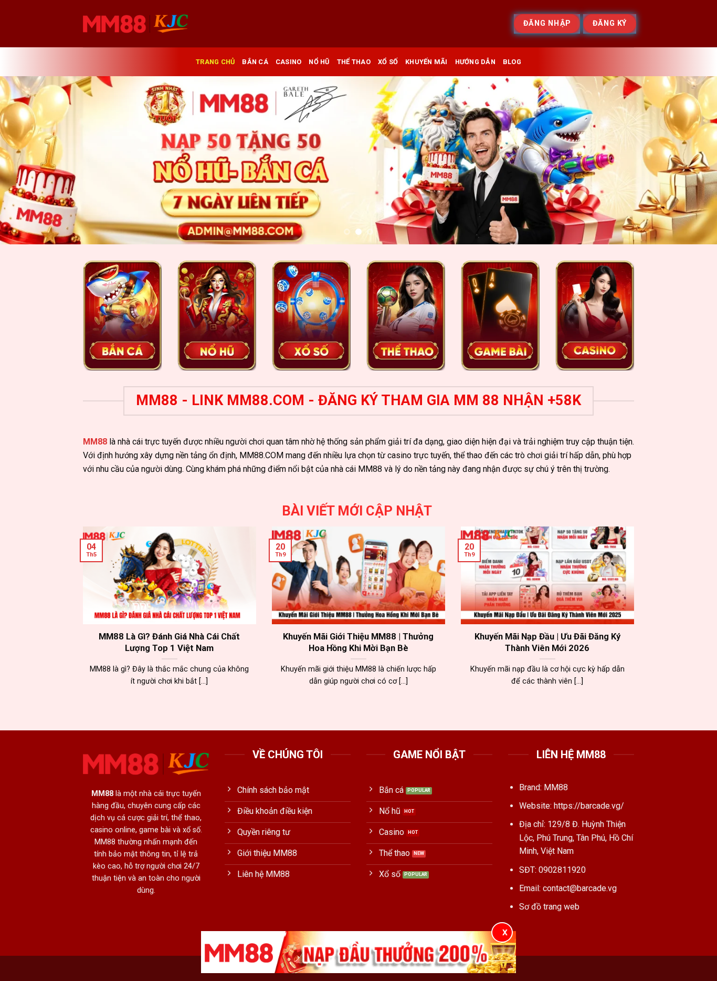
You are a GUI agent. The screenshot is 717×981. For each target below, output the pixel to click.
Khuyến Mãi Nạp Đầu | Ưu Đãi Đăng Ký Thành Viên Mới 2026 (547, 642)
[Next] (689, 160)
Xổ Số (388, 62)
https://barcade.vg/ (589, 806)
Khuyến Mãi (426, 62)
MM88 (95, 442)
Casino (289, 62)
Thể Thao (354, 62)
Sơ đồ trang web (549, 907)
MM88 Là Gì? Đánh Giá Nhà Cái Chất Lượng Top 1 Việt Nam (169, 642)
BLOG (512, 62)
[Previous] (27, 160)
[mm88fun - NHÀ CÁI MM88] (135, 23)
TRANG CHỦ (215, 62)
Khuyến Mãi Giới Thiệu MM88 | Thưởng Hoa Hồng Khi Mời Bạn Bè (358, 642)
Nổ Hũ (319, 62)
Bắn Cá (255, 62)
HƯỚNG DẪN (475, 62)
